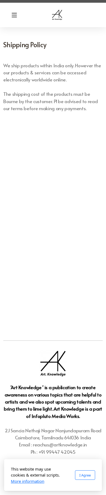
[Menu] (14, 15)
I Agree (85, 475)
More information (27, 481)
